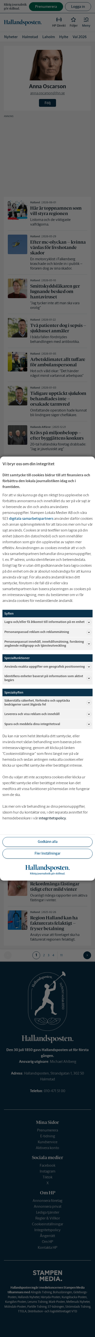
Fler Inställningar (47, 853)
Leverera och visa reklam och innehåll (32, 714)
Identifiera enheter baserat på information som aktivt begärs (43, 678)
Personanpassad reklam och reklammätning (36, 632)
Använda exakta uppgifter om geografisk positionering (44, 666)
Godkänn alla (47, 842)
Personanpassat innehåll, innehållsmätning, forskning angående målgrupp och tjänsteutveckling (44, 644)
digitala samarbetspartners (31, 518)
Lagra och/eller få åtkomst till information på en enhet (44, 622)
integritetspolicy (52, 818)
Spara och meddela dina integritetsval (32, 724)
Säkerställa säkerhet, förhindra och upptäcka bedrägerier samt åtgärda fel (37, 702)
